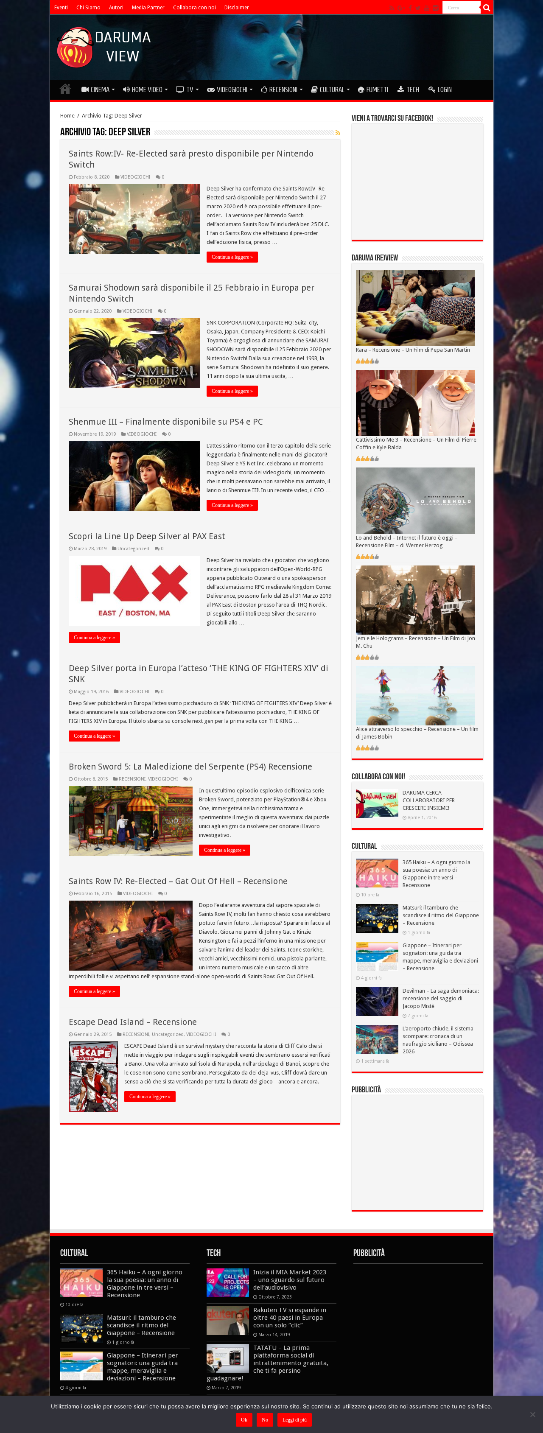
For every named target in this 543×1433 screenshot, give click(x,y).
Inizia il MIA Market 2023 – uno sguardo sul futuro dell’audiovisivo (289, 1279)
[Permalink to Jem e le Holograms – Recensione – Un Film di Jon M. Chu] (415, 599)
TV (189, 89)
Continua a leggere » (232, 257)
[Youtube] (426, 8)
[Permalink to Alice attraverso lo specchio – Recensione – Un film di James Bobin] (415, 695)
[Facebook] (410, 8)
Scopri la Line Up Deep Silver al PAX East (147, 536)
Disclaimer (236, 8)
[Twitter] (418, 8)
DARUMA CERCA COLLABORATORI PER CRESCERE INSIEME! (429, 800)
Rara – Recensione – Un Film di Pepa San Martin (413, 350)
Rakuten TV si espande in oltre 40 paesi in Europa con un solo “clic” (289, 1317)
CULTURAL (332, 89)
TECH (412, 89)
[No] (532, 1414)
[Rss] (392, 8)
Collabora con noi (194, 8)
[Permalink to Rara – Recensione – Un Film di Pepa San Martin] (415, 308)
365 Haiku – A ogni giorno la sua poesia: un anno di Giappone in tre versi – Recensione (144, 1283)
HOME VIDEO (147, 89)
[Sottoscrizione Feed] (338, 132)
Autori (116, 8)
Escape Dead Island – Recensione (133, 1022)
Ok (244, 1420)
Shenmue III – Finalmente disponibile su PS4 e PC (166, 422)
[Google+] (401, 8)
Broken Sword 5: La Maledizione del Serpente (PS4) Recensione (190, 766)
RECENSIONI (283, 89)
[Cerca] (487, 7)
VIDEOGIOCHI (232, 89)
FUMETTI (377, 89)
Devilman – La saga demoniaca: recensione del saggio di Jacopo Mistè (441, 998)
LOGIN (445, 89)
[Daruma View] (104, 45)
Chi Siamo (88, 8)
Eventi (61, 8)
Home (67, 115)
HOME (65, 89)
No (265, 1420)
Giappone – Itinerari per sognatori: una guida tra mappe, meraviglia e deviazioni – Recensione (142, 1367)
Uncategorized (133, 548)
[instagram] (435, 8)
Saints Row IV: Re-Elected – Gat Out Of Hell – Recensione (178, 881)
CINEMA (100, 89)
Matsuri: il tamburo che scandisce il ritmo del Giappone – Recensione (441, 915)
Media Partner (148, 8)
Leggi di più (295, 1420)
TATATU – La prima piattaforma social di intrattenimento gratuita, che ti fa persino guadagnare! (267, 1363)
